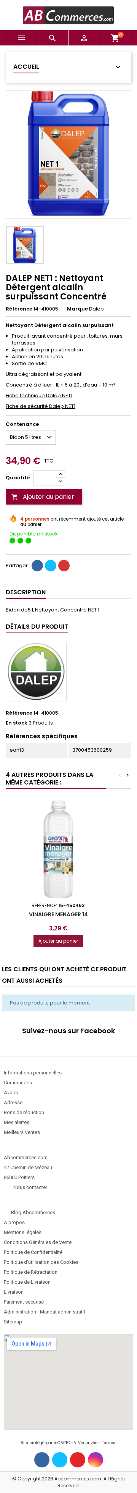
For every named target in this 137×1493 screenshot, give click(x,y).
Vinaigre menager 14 (58, 914)
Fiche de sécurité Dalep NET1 (40, 406)
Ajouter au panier (42, 496)
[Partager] (37, 565)
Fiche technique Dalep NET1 (39, 395)
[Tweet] (50, 565)
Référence (19, 309)
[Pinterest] (64, 565)
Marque (77, 309)
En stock (16, 723)
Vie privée (87, 1443)
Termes (109, 1443)
